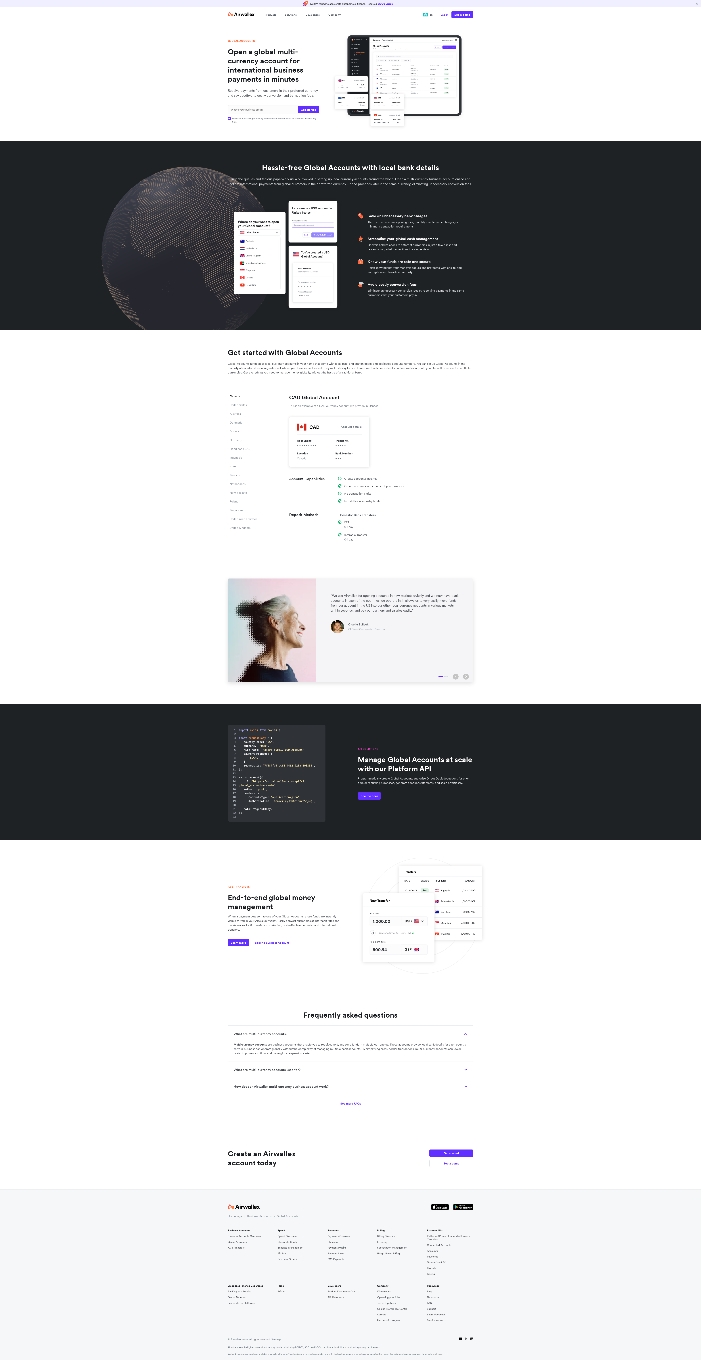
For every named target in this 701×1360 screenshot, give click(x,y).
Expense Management (290, 1247)
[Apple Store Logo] (440, 1207)
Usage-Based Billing (388, 1253)
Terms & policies (386, 1303)
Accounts (432, 1251)
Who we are (384, 1291)
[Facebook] (460, 1339)
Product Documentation (341, 1291)
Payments (432, 1256)
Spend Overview (287, 1236)
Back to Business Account (272, 942)
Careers (381, 1314)
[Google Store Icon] (463, 1207)
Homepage (235, 1216)
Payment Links (335, 1253)
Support (431, 1308)
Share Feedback (436, 1314)
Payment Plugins (336, 1247)
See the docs (369, 796)
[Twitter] (466, 1339)
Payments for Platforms (241, 1303)
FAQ (429, 1303)
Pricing (281, 1291)
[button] (456, 677)
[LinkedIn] (471, 1339)
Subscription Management (392, 1247)
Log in (445, 14)
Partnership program (389, 1320)
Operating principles (388, 1297)
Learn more (238, 942)
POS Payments (335, 1259)
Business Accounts (259, 1216)
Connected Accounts (439, 1245)
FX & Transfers (236, 1247)
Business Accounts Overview (244, 1236)
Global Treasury (237, 1297)
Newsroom (433, 1297)
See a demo (462, 14)
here (440, 1354)
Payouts (431, 1268)
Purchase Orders (287, 1259)
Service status (435, 1320)
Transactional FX (436, 1262)
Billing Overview (386, 1236)
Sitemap (276, 1339)
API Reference (335, 1297)
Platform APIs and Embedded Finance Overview (448, 1238)
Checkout (333, 1242)
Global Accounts (287, 1216)
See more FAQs (350, 1103)
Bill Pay (282, 1253)
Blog (429, 1291)
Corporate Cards (287, 1242)
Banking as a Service (239, 1291)
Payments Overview (338, 1236)
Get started (451, 1153)
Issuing (431, 1274)
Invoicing (382, 1242)
